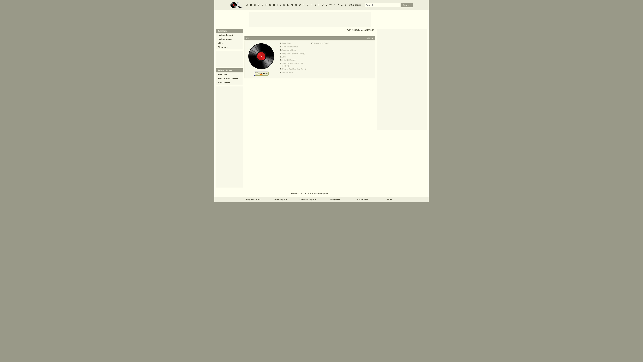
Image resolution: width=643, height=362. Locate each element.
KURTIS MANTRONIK (228, 78)
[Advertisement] (310, 19)
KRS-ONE (222, 74)
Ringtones (223, 47)
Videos (221, 43)
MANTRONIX (224, 82)
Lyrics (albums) (225, 35)
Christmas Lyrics (308, 199)
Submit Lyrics (280, 199)
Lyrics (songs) (225, 39)
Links (389, 199)
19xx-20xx (355, 5)
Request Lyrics (253, 199)
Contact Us (362, 199)
